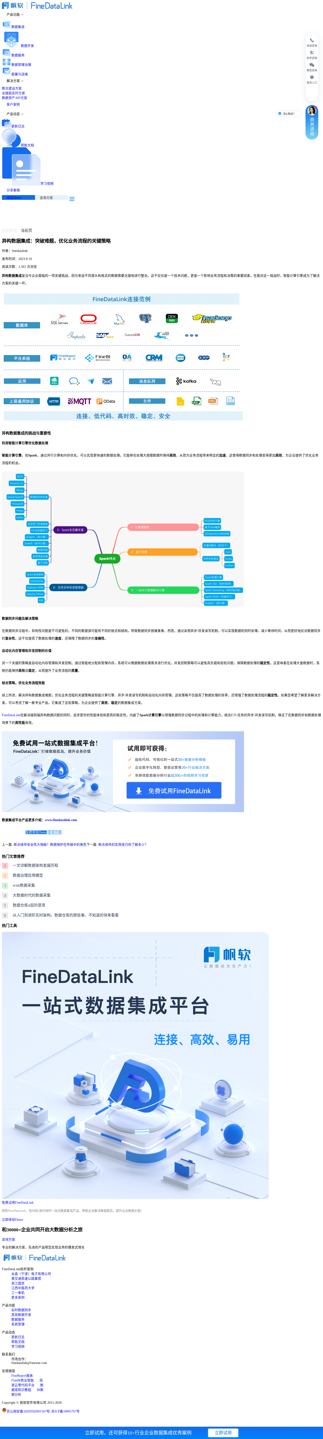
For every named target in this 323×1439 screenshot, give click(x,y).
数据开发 (27, 46)
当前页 (26, 230)
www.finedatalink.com (61, 820)
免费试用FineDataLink (18, 1202)
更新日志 (18, 126)
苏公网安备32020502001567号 (28, 1411)
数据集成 (18, 27)
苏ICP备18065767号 (65, 1411)
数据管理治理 (21, 65)
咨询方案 (46, 198)
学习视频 (47, 183)
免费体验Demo (36, 832)
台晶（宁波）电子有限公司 (31, 1274)
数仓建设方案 (12, 88)
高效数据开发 (21, 1315)
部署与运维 (19, 74)
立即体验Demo (12, 1219)
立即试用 (223, 1432)
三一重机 (18, 1293)
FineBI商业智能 (22, 1380)
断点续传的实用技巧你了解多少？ (123, 844)
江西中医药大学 (23, 1288)
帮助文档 (27, 145)
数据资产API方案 (14, 98)
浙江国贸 (18, 1283)
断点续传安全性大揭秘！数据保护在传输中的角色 (50, 844)
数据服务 (18, 55)
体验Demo (14, 198)
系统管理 (18, 1324)
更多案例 (18, 1297)
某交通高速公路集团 (26, 1278)
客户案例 (13, 104)
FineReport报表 (22, 1375)
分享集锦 (13, 190)
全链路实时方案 (13, 93)
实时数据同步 (21, 1310)
